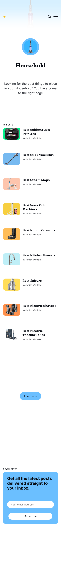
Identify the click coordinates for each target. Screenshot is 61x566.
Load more (30, 396)
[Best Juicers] (11, 285)
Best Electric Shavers (39, 306)
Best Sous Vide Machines (33, 207)
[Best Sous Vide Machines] (11, 209)
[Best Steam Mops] (11, 184)
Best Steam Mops (36, 180)
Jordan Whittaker (33, 138)
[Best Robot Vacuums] (11, 234)
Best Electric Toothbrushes (33, 333)
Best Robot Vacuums (38, 230)
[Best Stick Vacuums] (11, 159)
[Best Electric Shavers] (11, 310)
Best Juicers (32, 280)
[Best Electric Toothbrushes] (11, 335)
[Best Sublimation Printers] (11, 134)
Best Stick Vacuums (37, 155)
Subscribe (30, 516)
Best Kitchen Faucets (38, 255)
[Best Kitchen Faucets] (11, 259)
